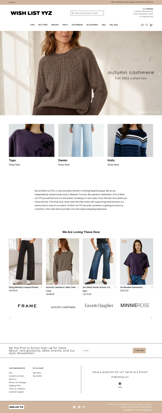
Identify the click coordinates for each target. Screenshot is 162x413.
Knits (65, 25)
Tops (32, 25)
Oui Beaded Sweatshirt (131, 287)
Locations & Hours (16, 376)
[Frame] (27, 306)
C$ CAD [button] (12, 2)
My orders (37, 373)
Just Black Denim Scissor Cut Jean (96, 289)
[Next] (151, 318)
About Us (12, 379)
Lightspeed (147, 410)
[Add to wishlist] (41, 287)
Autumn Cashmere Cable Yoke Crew (61, 289)
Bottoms (42, 25)
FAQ (10, 373)
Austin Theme (128, 410)
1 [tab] (142, 112)
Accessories (92, 25)
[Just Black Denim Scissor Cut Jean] (99, 261)
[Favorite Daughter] (99, 306)
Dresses (55, 25)
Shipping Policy (15, 385)
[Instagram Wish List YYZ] (84, 407)
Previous (8, 73)
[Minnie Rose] (135, 305)
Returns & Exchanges (17, 382)
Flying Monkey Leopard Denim (23, 287)
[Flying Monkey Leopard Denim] (25, 261)
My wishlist (37, 376)
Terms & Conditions (17, 388)
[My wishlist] (146, 24)
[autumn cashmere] (63, 307)
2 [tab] (149, 112)
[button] (142, 24)
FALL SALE (114, 25)
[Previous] (10, 318)
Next (153, 73)
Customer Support (16, 392)
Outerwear (77, 25)
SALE (104, 25)
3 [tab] (156, 112)
